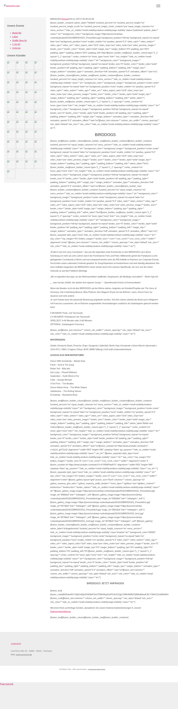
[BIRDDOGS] (11, 69)
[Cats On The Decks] (29, 168)
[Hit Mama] (20, 108)
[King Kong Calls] (29, 108)
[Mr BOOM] (29, 69)
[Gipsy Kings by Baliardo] (29, 89)
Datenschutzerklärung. (60, 611)
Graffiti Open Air (19, 40)
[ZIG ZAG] (38, 148)
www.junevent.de (24, 655)
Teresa (65, 19)
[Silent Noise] (11, 89)
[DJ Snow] (20, 148)
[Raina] (29, 79)
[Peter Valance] (20, 79)
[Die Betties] (38, 168)
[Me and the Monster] (38, 79)
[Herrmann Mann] (29, 158)
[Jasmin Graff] (38, 89)
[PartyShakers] (20, 138)
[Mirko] (29, 138)
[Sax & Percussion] (20, 89)
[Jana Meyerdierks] (20, 98)
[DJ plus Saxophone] (38, 118)
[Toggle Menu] (158, 6)
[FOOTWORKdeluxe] (11, 128)
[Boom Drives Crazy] (38, 69)
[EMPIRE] (20, 69)
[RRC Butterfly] (29, 118)
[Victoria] (20, 128)
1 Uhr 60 (16, 44)
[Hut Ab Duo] (38, 98)
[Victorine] (20, 168)
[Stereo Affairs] (11, 178)
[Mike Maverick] (20, 118)
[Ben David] (38, 158)
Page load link (6, 684)
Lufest (15, 37)
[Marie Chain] (11, 158)
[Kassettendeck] (38, 128)
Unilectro (16, 48)
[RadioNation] (11, 98)
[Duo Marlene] (29, 128)
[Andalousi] (20, 158)
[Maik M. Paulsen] (11, 79)
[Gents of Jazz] (11, 118)
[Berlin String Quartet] (29, 148)
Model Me (16, 33)
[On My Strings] (11, 108)
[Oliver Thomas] (11, 138)
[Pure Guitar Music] (11, 148)
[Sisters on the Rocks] (38, 108)
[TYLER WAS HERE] (29, 98)
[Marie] (38, 138)
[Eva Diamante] (11, 168)
